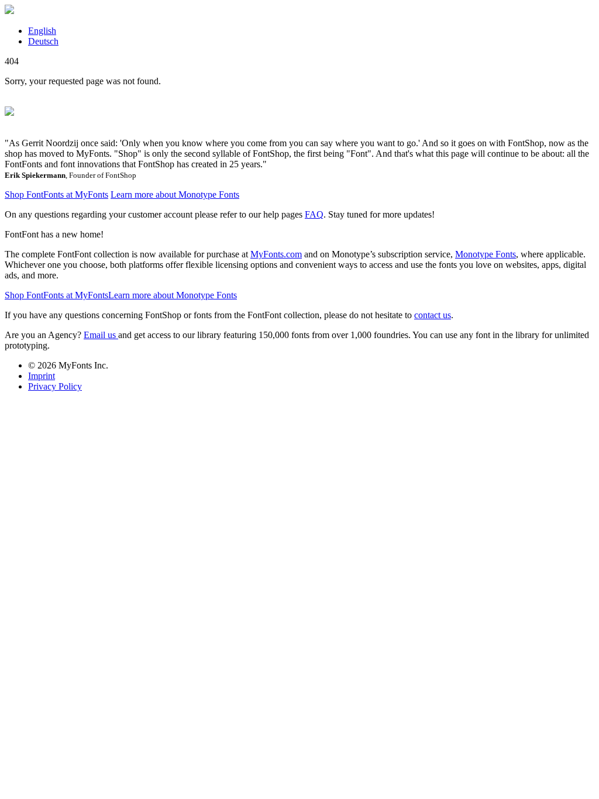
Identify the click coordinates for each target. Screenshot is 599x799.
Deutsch (43, 41)
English (42, 31)
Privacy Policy (55, 386)
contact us (432, 315)
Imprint (41, 376)
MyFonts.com (276, 254)
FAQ (314, 214)
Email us (101, 335)
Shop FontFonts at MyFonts (56, 194)
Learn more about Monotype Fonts (175, 194)
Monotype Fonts (485, 254)
